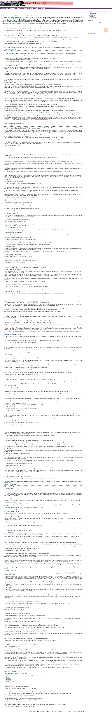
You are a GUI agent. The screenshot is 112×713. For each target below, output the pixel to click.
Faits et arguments (93, 13)
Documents (92, 16)
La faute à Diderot (93, 17)
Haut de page (48, 711)
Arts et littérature (92, 15)
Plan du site (61, 711)
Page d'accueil (3, 8)
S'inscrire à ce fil (92, 33)
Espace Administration (69, 711)
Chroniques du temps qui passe (95, 14)
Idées (90, 12)
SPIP (83, 711)
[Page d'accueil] (36, 5)
